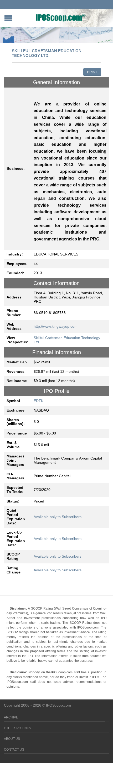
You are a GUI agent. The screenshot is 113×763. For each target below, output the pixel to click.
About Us (12, 738)
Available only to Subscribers (57, 517)
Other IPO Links (17, 728)
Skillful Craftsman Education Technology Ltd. (67, 340)
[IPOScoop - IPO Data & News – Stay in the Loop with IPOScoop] (60, 17)
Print (92, 72)
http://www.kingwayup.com (56, 326)
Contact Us (14, 749)
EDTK (38, 401)
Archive (11, 717)
